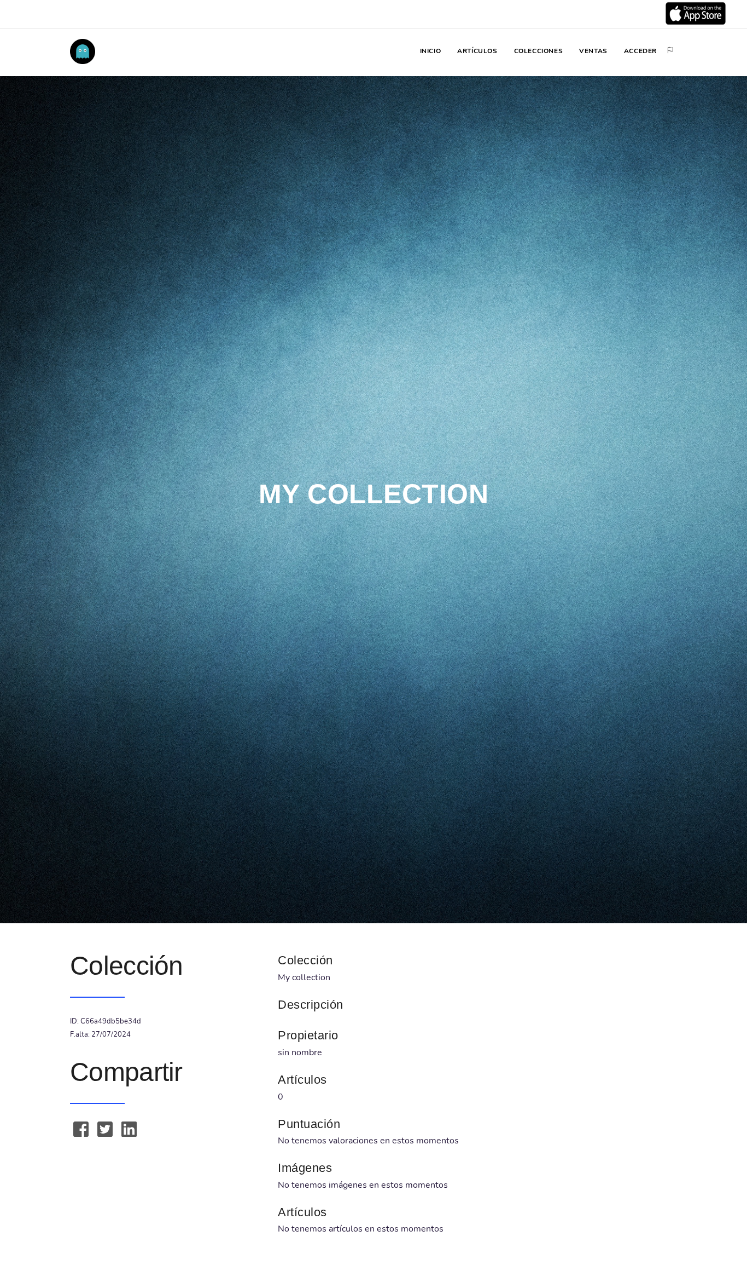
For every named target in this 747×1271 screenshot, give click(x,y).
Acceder (640, 51)
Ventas (593, 51)
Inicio (430, 51)
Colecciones (538, 51)
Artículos (477, 51)
